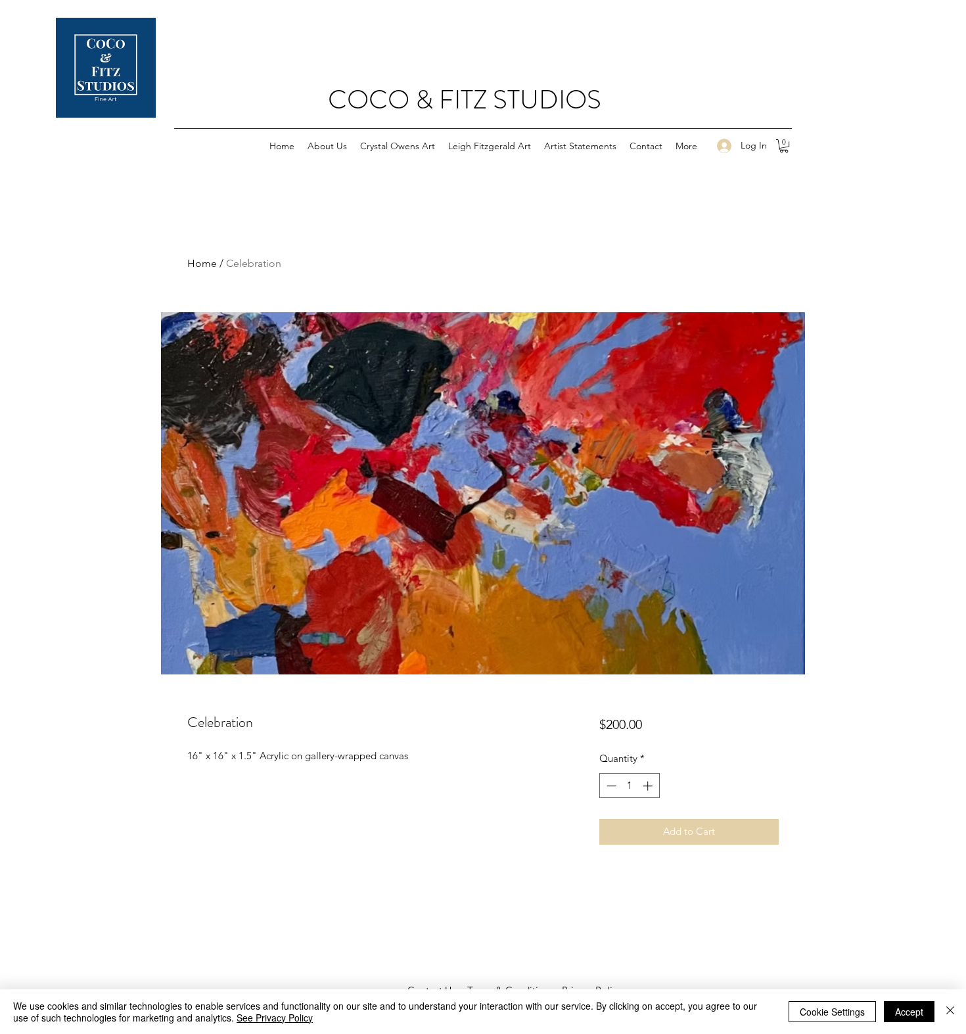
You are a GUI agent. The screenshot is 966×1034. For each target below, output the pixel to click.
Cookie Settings (832, 1011)
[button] (784, 146)
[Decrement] (610, 786)
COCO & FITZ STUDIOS (464, 99)
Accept (909, 1011)
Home (202, 263)
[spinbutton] (629, 786)
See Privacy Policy (275, 1017)
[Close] (950, 1011)
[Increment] (649, 786)
